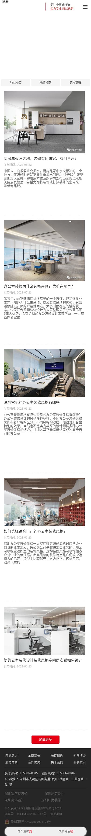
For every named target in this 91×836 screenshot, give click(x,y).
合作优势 (34, 762)
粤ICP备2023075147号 (31, 814)
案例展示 (11, 755)
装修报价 (57, 755)
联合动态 (45, 82)
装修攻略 (75, 82)
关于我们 (57, 762)
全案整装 (34, 755)
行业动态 (15, 82)
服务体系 (11, 762)
